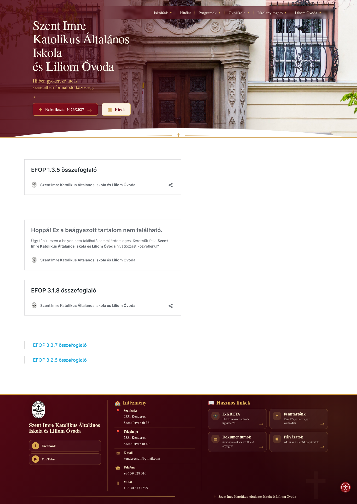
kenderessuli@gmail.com (142, 458)
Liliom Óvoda (308, 12)
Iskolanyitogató (272, 12)
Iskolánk (163, 12)
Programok (210, 12)
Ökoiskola (239, 12)
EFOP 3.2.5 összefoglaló (60, 359)
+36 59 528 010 (135, 473)
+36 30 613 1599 (136, 487)
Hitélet (185, 12)
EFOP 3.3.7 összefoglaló (60, 345)
